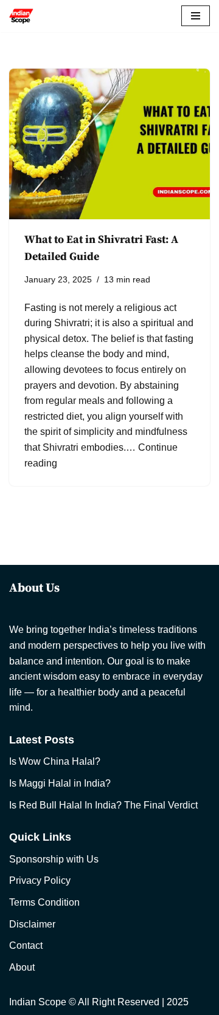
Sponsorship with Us (54, 859)
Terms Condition (44, 902)
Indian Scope (37, 1002)
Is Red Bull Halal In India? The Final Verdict (103, 805)
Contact (26, 945)
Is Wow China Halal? (54, 761)
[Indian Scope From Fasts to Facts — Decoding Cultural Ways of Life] (21, 16)
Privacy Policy (40, 880)
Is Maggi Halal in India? (60, 783)
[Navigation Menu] (195, 15)
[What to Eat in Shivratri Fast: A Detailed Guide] (109, 144)
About (22, 967)
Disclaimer (32, 924)
